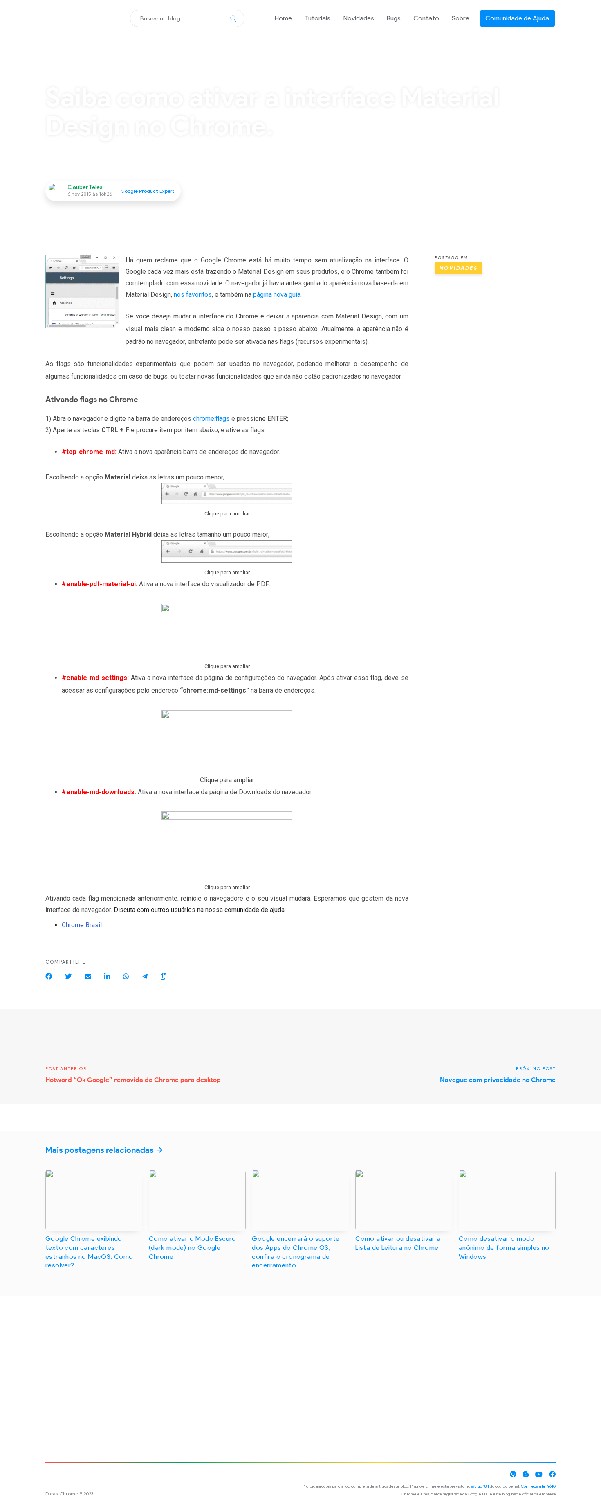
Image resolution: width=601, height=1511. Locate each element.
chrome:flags (211, 418)
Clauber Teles (85, 187)
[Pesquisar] (233, 18)
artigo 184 (480, 1486)
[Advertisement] (495, 403)
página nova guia (276, 294)
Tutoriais (317, 18)
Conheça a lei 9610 (538, 1486)
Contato (426, 18)
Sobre (460, 18)
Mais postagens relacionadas (99, 1150)
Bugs (394, 18)
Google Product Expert (147, 191)
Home (283, 18)
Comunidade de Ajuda (517, 18)
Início (52, 73)
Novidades (358, 18)
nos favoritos (193, 294)
